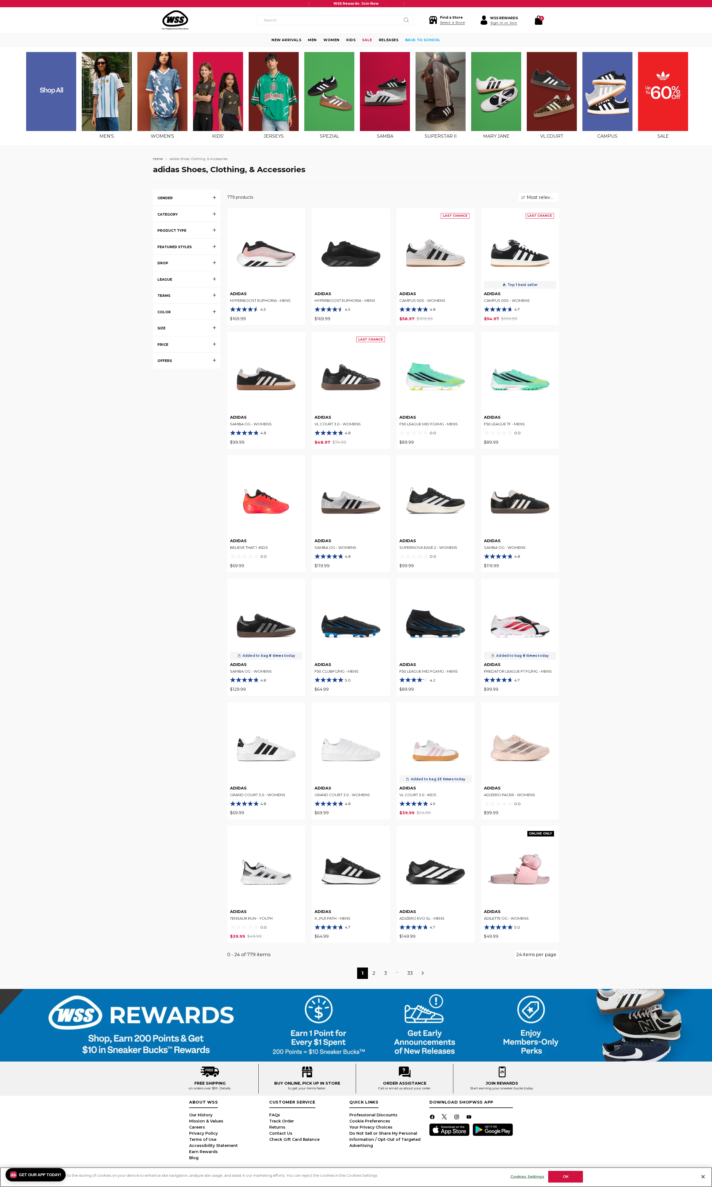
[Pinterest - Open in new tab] (445, 1118)
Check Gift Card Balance (294, 1139)
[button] (447, 20)
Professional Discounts (373, 1114)
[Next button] (403, 3)
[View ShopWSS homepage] (175, 20)
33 (410, 973)
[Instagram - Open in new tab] (457, 1118)
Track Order (281, 1121)
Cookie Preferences (369, 1121)
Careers (197, 1127)
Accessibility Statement (213, 1145)
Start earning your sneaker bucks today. (502, 1088)
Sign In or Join (503, 23)
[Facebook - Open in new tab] (432, 1118)
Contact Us (280, 1133)
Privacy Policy (203, 1133)
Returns (277, 1127)
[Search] (406, 20)
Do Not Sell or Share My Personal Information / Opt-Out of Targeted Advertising (385, 1139)
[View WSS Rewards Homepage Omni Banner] (356, 1025)
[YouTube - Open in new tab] (469, 1118)
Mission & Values (206, 1121)
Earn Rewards (203, 1151)
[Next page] (423, 973)
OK (565, 1176)
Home (158, 159)
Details (224, 1088)
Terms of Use (202, 1139)
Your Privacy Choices (370, 1127)
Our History (200, 1114)
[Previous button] (309, 3)
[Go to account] (484, 20)
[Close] (703, 1177)
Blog (194, 1157)
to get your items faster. (307, 1088)
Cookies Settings (527, 1176)
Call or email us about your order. (404, 1088)
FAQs (274, 1114)
